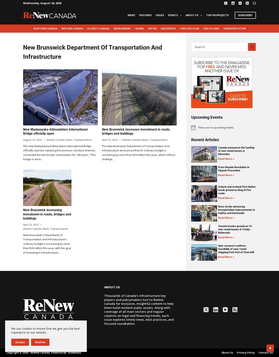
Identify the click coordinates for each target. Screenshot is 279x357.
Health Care (211, 28)
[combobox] (219, 47)
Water (152, 28)
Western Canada (72, 28)
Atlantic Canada (98, 28)
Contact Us (266, 352)
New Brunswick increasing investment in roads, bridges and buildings (47, 214)
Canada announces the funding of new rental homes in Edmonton (236, 151)
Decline (40, 342)
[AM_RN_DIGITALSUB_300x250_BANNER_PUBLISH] (221, 82)
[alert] (223, 127)
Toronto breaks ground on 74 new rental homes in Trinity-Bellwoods (235, 229)
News (131, 15)
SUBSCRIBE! (245, 15)
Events (173, 15)
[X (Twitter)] (225, 3)
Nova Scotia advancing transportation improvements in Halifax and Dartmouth (236, 210)
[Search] (254, 3)
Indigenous (168, 28)
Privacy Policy (246, 352)
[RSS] (247, 3)
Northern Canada (45, 28)
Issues (160, 15)
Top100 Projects (217, 15)
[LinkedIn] (232, 3)
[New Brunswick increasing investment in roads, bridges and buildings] (47, 188)
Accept (20, 342)
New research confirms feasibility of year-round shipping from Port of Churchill (236, 249)
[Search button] (252, 47)
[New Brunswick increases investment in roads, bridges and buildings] (139, 97)
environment (122, 28)
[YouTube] (240, 3)
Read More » (226, 159)
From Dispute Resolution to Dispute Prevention (233, 169)
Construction (189, 28)
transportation (234, 28)
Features (145, 15)
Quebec (139, 28)
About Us (192, 15)
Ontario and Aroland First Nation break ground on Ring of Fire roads (237, 190)
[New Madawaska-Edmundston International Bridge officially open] (60, 97)
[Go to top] (270, 348)
